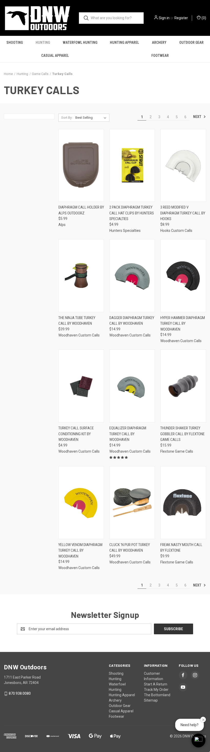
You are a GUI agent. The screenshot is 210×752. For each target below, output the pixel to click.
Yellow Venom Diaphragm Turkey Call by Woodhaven (80, 550)
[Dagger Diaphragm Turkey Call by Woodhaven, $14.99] (132, 275)
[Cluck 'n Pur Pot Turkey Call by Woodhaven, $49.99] (132, 502)
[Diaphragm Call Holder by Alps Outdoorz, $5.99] (81, 165)
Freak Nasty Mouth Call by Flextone (181, 547)
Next (197, 117)
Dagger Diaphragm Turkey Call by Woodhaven (131, 320)
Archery (159, 42)
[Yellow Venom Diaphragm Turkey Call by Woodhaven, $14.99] (81, 502)
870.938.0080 (20, 693)
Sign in (164, 18)
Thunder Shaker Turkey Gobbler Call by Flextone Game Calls (182, 434)
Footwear (160, 55)
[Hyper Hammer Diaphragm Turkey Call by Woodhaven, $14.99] (183, 275)
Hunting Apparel (124, 42)
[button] (198, 740)
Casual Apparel (55, 55)
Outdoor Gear (191, 42)
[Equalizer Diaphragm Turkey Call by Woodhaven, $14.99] (132, 386)
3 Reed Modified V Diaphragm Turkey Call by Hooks (182, 213)
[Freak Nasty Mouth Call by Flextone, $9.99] (183, 502)
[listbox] (92, 118)
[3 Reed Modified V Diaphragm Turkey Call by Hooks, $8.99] (183, 165)
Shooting (14, 42)
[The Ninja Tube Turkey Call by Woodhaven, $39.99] (81, 275)
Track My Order (156, 690)
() (203, 18)
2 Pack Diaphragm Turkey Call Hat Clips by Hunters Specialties (131, 213)
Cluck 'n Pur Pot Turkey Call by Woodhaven (129, 547)
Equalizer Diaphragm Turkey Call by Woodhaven (127, 434)
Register (181, 18)
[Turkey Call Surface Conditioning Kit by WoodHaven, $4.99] (81, 386)
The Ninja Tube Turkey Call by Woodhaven (76, 320)
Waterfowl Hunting (80, 42)
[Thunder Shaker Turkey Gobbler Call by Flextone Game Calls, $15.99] (183, 386)
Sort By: (66, 117)
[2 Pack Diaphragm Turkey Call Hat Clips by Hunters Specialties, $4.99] (132, 165)
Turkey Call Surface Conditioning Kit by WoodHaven (76, 434)
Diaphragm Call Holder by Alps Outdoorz (81, 210)
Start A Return (155, 684)
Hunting (43, 42)
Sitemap (151, 700)
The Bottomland (157, 695)
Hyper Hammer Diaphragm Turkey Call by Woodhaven (182, 323)
